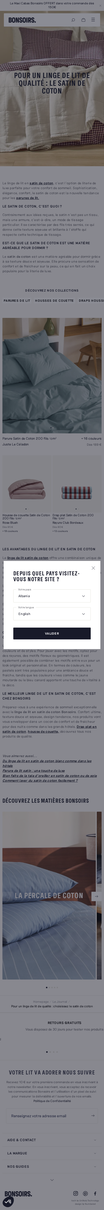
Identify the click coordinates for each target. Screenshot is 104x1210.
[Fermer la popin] (93, 568)
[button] (8, 1202)
